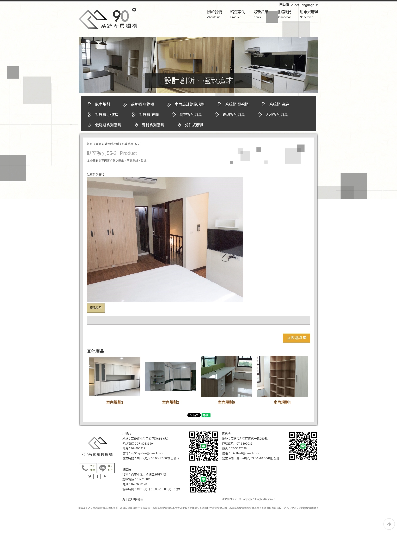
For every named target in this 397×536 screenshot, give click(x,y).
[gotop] (389, 524)
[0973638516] (106, 468)
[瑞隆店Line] (203, 479)
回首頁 (287, 5)
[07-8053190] (88, 468)
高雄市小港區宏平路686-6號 (149, 438)
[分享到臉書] (97, 476)
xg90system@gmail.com (147, 453)
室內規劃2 (170, 402)
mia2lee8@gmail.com (245, 453)
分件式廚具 (194, 125)
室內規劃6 (226, 402)
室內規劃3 (114, 402)
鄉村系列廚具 (153, 125)
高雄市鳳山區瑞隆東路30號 (148, 474)
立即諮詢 (294, 338)
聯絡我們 (284, 14)
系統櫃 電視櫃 (237, 104)
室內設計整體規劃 (189, 104)
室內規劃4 (282, 402)
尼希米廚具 (309, 14)
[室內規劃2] (170, 376)
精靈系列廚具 (190, 115)
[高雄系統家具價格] (108, 18)
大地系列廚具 (276, 115)
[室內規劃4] (282, 376)
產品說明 (96, 307)
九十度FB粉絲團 (132, 499)
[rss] (105, 476)
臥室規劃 (102, 104)
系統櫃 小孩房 (106, 115)
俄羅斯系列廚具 (108, 125)
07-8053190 (145, 443)
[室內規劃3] (114, 376)
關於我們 (214, 14)
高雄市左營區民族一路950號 (249, 438)
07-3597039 (244, 443)
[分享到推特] (90, 476)
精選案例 (237, 14)
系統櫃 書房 (279, 104)
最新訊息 (261, 14)
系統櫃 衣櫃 (149, 115)
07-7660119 (144, 479)
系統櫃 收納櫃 (142, 104)
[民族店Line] (302, 445)
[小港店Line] (203, 445)
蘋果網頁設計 (229, 499)
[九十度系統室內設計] (97, 446)
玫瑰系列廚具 (233, 115)
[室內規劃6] (226, 376)
